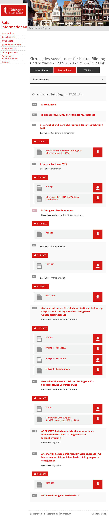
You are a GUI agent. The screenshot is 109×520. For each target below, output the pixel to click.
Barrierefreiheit (37, 513)
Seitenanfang (99, 513)
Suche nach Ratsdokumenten (10, 57)
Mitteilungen (48, 104)
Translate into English (39, 28)
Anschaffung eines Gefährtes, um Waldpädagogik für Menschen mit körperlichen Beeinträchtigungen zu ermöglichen (71, 457)
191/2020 (41, 328)
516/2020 (41, 255)
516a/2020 (42, 223)
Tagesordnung (65, 70)
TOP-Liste (88, 70)
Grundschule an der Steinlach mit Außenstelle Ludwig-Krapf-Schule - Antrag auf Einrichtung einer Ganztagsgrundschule (72, 311)
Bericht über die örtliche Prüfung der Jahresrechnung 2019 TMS (63, 152)
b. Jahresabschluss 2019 (53, 164)
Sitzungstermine (10, 52)
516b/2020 (42, 286)
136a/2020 (42, 141)
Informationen (41, 70)
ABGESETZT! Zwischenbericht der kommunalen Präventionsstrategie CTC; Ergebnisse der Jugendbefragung (67, 434)
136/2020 (41, 177)
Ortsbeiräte (7, 40)
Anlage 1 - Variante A (56, 348)
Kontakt (5, 62)
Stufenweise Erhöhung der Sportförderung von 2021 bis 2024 (62, 419)
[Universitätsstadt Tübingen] (13, 10)
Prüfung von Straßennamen (57, 210)
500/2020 (41, 474)
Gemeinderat (8, 33)
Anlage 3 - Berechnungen (58, 369)
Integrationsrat (9, 48)
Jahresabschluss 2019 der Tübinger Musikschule (68, 114)
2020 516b (50, 296)
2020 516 (50, 264)
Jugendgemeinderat (11, 44)
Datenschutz (52, 513)
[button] (97, 152)
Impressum (65, 513)
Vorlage (49, 186)
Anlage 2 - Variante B (56, 358)
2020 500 (50, 483)
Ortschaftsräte (9, 37)
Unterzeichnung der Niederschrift (60, 495)
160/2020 (41, 398)
